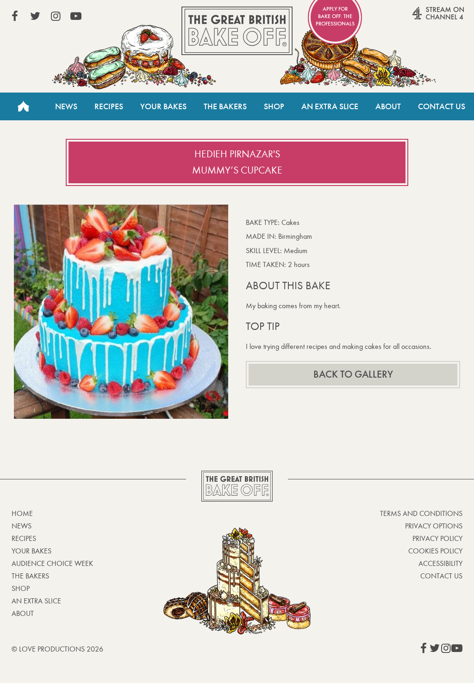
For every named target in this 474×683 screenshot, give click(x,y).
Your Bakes (163, 106)
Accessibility (440, 563)
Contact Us (441, 106)
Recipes (108, 106)
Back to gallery (353, 374)
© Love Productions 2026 (57, 649)
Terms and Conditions (421, 513)
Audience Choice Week (52, 563)
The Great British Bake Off (237, 30)
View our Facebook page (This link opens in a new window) (14, 16)
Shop (274, 106)
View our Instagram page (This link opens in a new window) (55, 16)
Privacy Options (433, 526)
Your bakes (31, 550)
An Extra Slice (329, 106)
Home (23, 106)
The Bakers (225, 106)
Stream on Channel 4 (420, 18)
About (388, 106)
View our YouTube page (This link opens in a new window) (75, 16)
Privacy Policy (437, 538)
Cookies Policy (435, 550)
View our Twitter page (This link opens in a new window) (35, 16)
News (66, 106)
